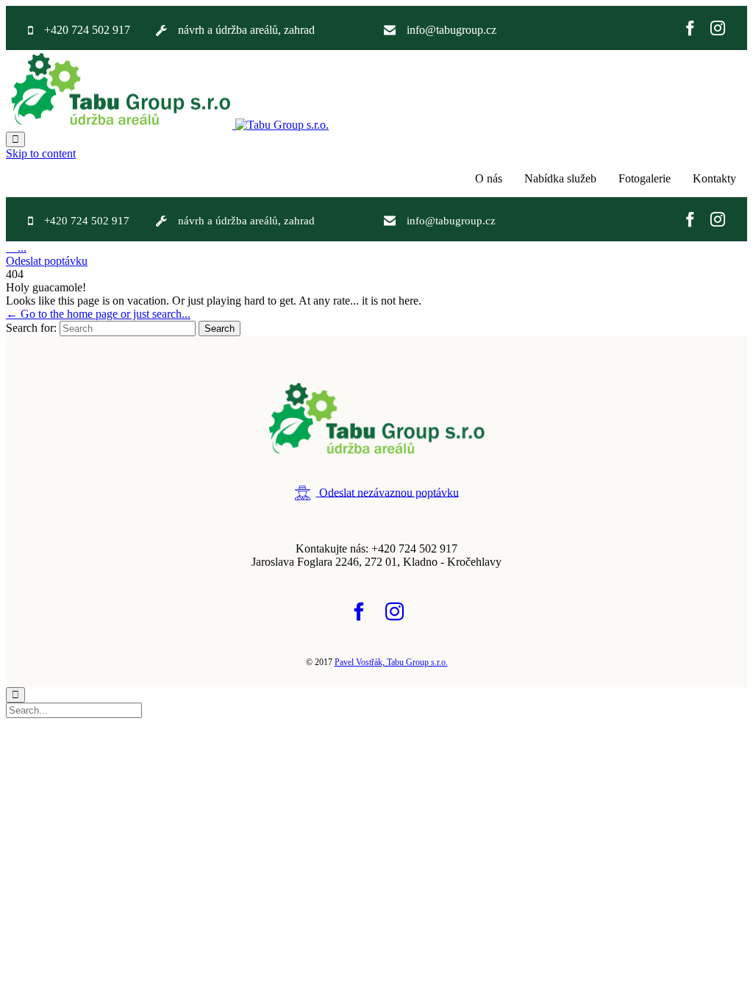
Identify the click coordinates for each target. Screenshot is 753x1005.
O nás (488, 178)
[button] (47, 261)
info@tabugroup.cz (451, 30)
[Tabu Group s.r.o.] (167, 124)
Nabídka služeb (560, 178)
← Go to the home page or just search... (98, 314)
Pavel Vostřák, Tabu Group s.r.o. (391, 662)
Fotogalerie (644, 178)
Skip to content (41, 153)
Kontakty (714, 178)
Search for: (31, 328)
